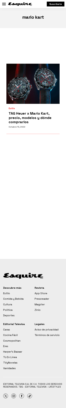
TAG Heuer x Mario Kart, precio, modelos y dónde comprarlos (30, 117)
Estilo (12, 108)
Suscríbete (55, 4)
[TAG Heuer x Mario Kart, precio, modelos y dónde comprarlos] (33, 84)
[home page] (20, 4)
